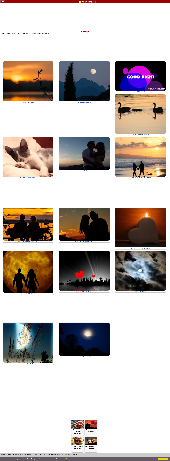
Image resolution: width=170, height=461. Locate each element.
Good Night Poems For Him (28, 293)
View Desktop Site (72, 454)
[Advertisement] (85, 16)
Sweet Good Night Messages (140, 134)
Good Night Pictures (28, 363)
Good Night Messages (84, 102)
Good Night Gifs (140, 91)
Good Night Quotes (140, 291)
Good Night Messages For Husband (28, 241)
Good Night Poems (28, 102)
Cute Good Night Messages (28, 178)
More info (64, 459)
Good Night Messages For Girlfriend (140, 248)
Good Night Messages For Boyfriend (140, 178)
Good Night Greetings (84, 356)
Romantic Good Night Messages (84, 171)
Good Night (85, 31)
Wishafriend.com (5, 454)
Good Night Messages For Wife (84, 241)
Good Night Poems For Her (84, 291)
